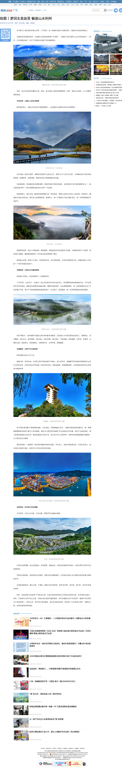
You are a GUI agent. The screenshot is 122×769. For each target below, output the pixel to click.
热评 (47, 1)
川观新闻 (68, 1)
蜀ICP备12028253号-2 (43, 754)
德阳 (35, 4)
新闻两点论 (60, 1)
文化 (90, 1)
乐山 (58, 4)
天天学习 (23, 1)
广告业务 (54, 748)
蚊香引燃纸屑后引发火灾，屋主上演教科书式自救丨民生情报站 (54, 732)
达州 (77, 4)
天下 (85, 1)
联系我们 (60, 748)
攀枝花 (25, 4)
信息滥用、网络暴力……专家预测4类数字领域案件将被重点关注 (54, 669)
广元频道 (30, 10)
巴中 (81, 4)
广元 (44, 4)
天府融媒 (113, 1)
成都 (15, 4)
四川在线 (22, 23)
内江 (54, 4)
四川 (81, 1)
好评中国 (53, 1)
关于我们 (43, 748)
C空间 (107, 1)
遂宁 (49, 4)
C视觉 (102, 1)
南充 (63, 4)
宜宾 (67, 4)
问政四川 (76, 1)
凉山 (109, 4)
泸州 (30, 4)
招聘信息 (65, 748)
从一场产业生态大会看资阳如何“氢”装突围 (46, 719)
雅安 (86, 4)
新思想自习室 (31, 1)
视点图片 (38, 10)
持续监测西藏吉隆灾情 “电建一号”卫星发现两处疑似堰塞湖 (52, 707)
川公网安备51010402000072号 (59, 754)
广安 (72, 4)
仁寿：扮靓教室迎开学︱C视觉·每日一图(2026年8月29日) (52, 681)
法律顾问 (76, 748)
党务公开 (96, 1)
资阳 (95, 4)
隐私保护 (71, 748)
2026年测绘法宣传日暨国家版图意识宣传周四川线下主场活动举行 (55, 656)
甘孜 (105, 4)
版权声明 (48, 748)
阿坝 (100, 4)
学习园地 (16, 1)
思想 (38, 1)
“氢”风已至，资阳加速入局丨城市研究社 (45, 694)
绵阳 (40, 4)
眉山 (91, 4)
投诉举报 (82, 748)
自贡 (20, 4)
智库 (42, 1)
